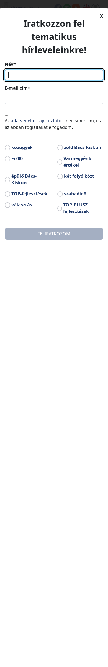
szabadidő (75, 194)
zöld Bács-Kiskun (82, 147)
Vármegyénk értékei (77, 161)
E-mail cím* (17, 88)
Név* (10, 64)
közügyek (22, 147)
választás (21, 205)
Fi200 (17, 158)
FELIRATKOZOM (54, 234)
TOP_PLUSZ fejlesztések (76, 208)
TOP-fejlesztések (29, 194)
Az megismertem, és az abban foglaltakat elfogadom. (53, 124)
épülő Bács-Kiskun (24, 179)
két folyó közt (79, 176)
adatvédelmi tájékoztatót (37, 121)
